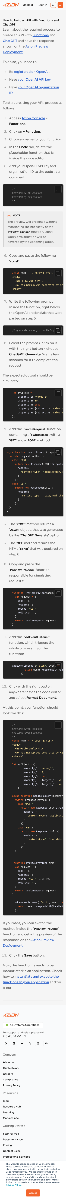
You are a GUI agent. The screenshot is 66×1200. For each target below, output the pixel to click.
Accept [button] (33, 1193)
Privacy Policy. (13, 1185)
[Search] (53, 5)
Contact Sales (12, 1150)
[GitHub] (6, 1043)
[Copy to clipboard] (58, 189)
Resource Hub (12, 1106)
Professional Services (16, 1156)
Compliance (10, 1079)
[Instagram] (38, 1043)
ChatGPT (10, 41)
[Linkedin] (14, 1043)
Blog (6, 1101)
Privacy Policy (11, 1085)
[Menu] (60, 5)
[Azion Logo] (11, 5)
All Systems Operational (25, 1025)
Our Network (11, 1068)
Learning (8, 1112)
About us (8, 1062)
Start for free (11, 1133)
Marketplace (11, 1118)
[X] (30, 1043)
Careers (8, 1073)
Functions (41, 35)
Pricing (7, 1145)
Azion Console (33, 118)
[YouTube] (22, 1043)
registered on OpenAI (31, 72)
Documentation (13, 1139)
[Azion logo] (33, 1015)
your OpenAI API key (34, 79)
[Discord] (46, 1043)
